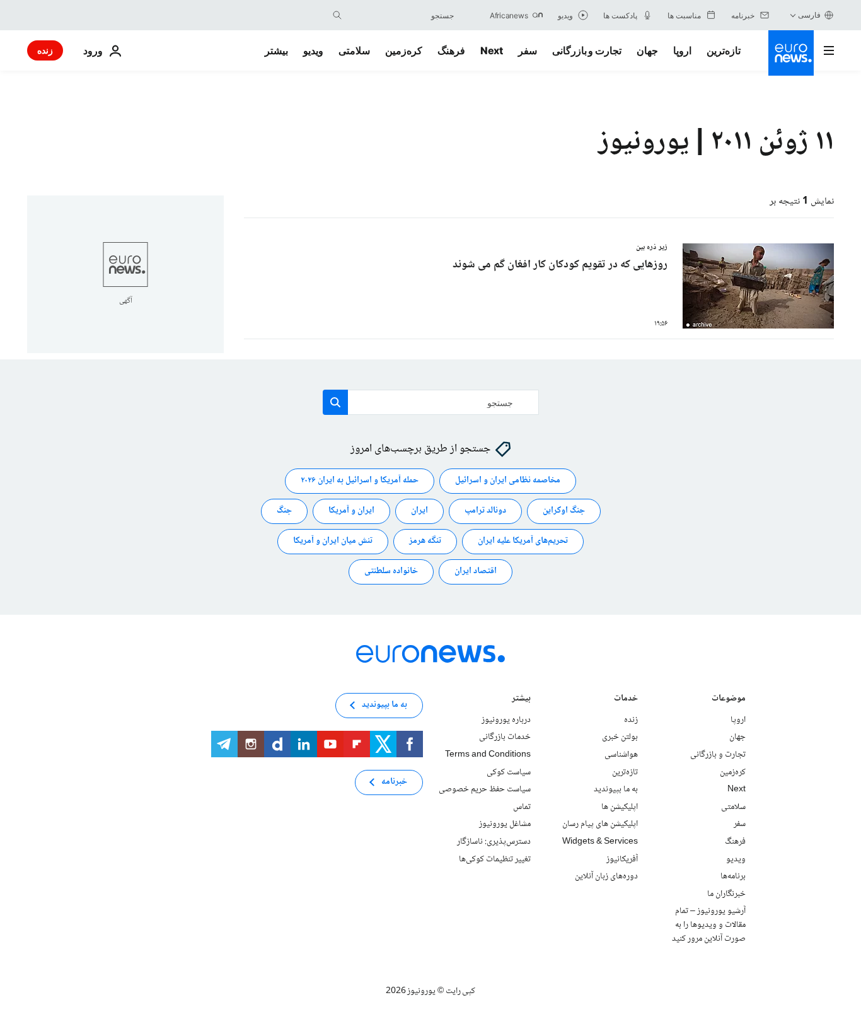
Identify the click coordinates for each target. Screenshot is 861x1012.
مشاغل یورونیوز (505, 824)
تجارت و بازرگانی (586, 50)
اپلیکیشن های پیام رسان (600, 824)
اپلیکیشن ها (619, 807)
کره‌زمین (403, 50)
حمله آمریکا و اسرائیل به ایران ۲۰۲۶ (360, 481)
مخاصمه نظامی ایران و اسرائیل (507, 481)
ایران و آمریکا (351, 511)
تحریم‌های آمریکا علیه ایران (523, 541)
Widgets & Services (600, 841)
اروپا (682, 50)
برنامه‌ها (733, 876)
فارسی (809, 15)
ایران (419, 511)
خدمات (626, 699)
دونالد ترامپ (485, 511)
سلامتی (354, 50)
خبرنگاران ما (726, 894)
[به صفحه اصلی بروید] (791, 53)
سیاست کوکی (509, 772)
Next (491, 50)
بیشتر (521, 699)
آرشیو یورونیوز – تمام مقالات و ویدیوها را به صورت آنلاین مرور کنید (709, 925)
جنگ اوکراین (564, 511)
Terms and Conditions (488, 754)
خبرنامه (394, 782)
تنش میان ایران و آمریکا (333, 541)
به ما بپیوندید (616, 789)
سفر (527, 50)
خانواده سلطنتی (391, 571)
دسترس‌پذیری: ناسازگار (494, 841)
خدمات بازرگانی (505, 737)
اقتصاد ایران (475, 571)
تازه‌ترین (724, 50)
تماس (522, 807)
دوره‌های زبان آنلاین (606, 876)
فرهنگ (451, 50)
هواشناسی (621, 754)
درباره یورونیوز (506, 720)
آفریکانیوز (622, 859)
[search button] (337, 15)
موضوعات (729, 699)
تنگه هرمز (425, 541)
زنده (45, 50)
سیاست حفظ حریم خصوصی (485, 789)
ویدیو (313, 50)
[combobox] (401, 15)
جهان (647, 50)
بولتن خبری (620, 737)
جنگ (284, 511)
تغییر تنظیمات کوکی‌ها (495, 859)
